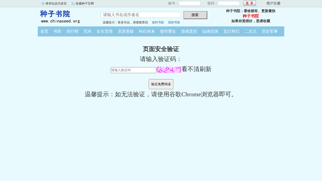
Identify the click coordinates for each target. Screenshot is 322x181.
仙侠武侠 (210, 31)
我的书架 (174, 22)
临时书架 (158, 22)
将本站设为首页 (56, 3)
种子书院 (65, 16)
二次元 (251, 31)
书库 (57, 31)
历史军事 (270, 31)
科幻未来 (147, 31)
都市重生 (168, 31)
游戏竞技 (189, 31)
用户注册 (273, 3)
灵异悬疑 (126, 31)
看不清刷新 (196, 69)
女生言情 (105, 31)
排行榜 (72, 31)
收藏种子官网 (85, 3)
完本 (88, 31)
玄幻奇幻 (231, 31)
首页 (44, 31)
